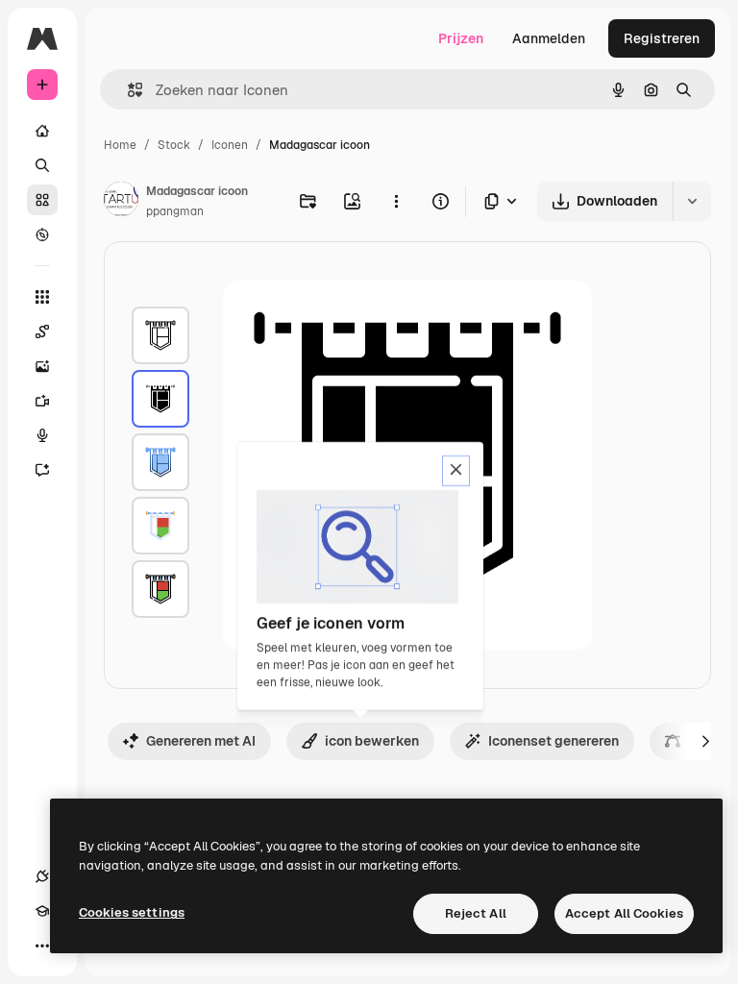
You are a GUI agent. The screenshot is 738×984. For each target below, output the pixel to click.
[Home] (42, 130)
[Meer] (42, 945)
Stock (174, 145)
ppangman (175, 211)
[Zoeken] (42, 165)
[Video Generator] (42, 400)
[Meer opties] (396, 201)
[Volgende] (705, 741)
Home (120, 145)
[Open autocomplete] (127, 90)
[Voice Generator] (42, 435)
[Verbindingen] (42, 876)
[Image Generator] (42, 366)
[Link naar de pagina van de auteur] (121, 202)
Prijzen (460, 38)
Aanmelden (548, 38)
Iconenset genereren (553, 741)
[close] (456, 470)
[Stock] (42, 199)
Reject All (475, 913)
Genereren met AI (201, 741)
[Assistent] (42, 470)
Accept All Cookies (624, 913)
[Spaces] (42, 331)
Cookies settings (131, 912)
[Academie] (42, 911)
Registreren (662, 38)
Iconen (229, 145)
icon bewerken (372, 741)
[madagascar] (160, 335)
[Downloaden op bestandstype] (501, 201)
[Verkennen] (42, 234)
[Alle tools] (42, 297)
